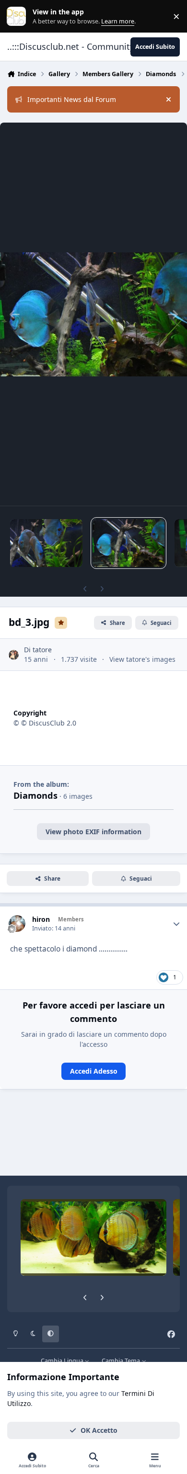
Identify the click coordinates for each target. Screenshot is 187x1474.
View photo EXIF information (93, 831)
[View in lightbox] (93, 314)
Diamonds (35, 795)
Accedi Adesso (93, 1071)
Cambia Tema (121, 1361)
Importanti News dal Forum (71, 99)
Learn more (18, 16)
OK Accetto (99, 1430)
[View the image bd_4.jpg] (46, 543)
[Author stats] (176, 923)
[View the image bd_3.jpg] (129, 543)
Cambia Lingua (63, 1361)
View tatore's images (142, 659)
